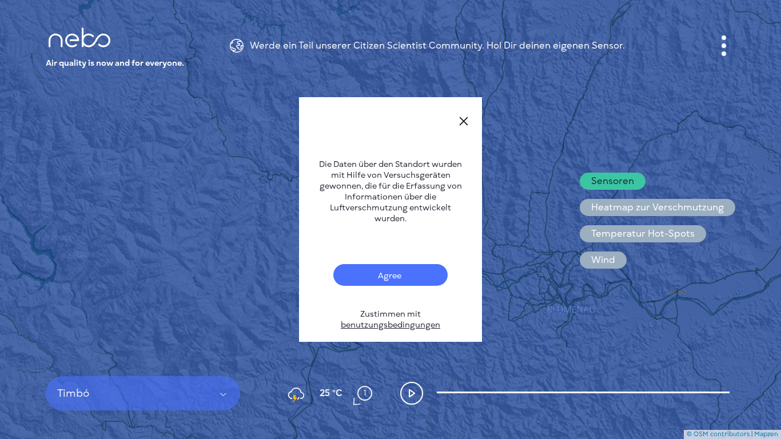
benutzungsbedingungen (390, 325)
